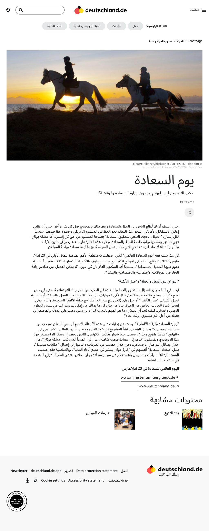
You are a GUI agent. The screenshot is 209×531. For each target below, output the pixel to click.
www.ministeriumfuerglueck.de (148, 377)
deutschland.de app (46, 470)
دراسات (116, 26)
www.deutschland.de (157, 386)
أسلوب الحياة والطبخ (160, 41)
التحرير (69, 470)
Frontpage (195, 41)
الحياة (180, 41)
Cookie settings (53, 480)
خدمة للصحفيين (117, 480)
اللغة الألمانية (54, 26)
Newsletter (19, 470)
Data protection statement (97, 470)
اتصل (124, 470)
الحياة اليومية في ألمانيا (87, 26)
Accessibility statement (86, 480)
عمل (135, 26)
